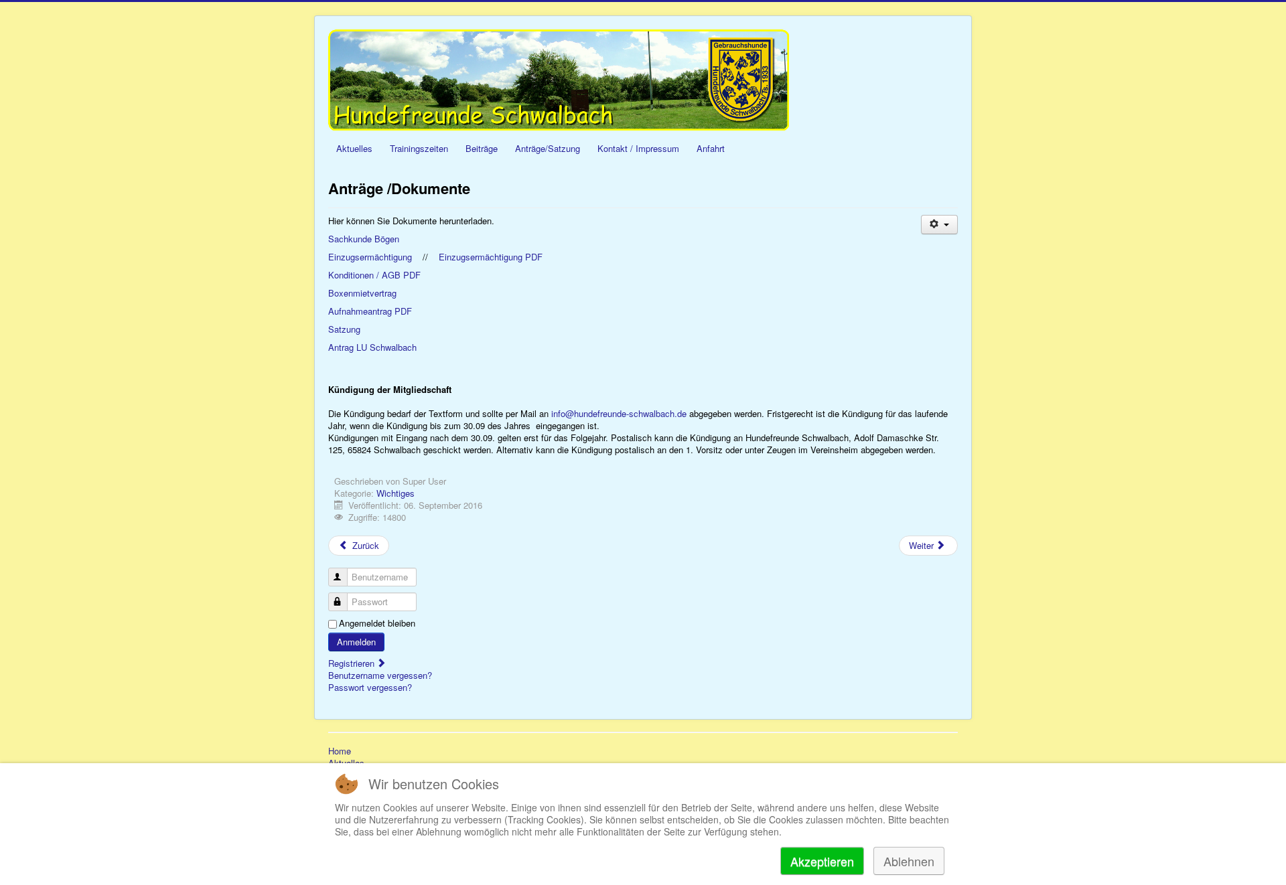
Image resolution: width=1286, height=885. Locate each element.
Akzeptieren (822, 861)
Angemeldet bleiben (377, 623)
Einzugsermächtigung (370, 256)
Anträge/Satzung (547, 148)
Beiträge (482, 148)
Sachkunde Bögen (363, 238)
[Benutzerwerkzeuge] (939, 224)
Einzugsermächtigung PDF (491, 256)
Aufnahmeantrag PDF (370, 311)
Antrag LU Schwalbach (372, 347)
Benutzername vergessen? (380, 675)
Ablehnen (908, 861)
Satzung (344, 329)
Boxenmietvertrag (362, 293)
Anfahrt (711, 148)
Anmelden (356, 641)
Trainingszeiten (419, 148)
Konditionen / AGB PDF (374, 274)
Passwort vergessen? (370, 687)
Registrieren (352, 663)
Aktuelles (354, 148)
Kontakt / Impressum (638, 148)
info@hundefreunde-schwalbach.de (619, 413)
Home (339, 751)
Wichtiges (395, 493)
